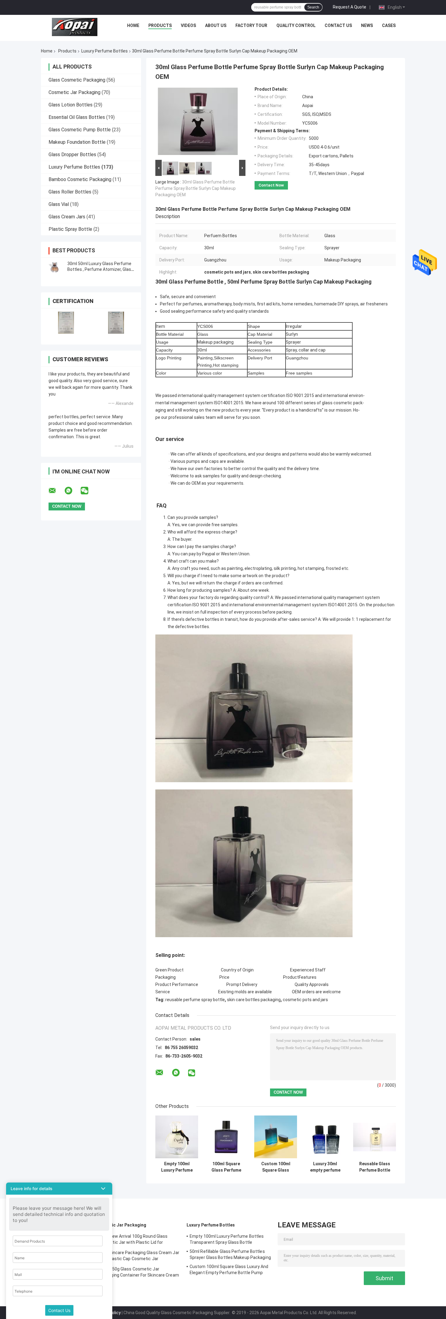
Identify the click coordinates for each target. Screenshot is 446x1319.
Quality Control (296, 25)
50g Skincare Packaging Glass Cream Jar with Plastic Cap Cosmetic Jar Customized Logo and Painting (139, 1256)
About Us (215, 25)
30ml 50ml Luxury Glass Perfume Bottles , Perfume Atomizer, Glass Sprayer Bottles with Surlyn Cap (100, 269)
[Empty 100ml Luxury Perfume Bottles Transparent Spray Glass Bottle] (176, 1136)
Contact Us (338, 25)
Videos (188, 25)
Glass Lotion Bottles (71, 105)
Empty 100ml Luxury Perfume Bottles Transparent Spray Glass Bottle (177, 1167)
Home (133, 25)
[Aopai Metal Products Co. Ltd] (74, 27)
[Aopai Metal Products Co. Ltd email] (56, 490)
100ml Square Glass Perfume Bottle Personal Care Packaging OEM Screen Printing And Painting (226, 1167)
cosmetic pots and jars (305, 999)
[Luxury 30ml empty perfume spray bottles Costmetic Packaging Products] (325, 1136)
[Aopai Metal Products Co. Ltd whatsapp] (72, 490)
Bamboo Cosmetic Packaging (80, 179)
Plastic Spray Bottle (70, 229)
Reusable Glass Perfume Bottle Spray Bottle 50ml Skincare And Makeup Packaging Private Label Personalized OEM (375, 1167)
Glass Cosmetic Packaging (77, 80)
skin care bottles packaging (254, 999)
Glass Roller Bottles (70, 192)
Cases (389, 25)
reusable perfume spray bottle (195, 999)
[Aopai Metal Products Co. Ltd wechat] (88, 490)
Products (160, 25)
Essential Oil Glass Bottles (77, 117)
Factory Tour (251, 25)
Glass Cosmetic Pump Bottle (80, 130)
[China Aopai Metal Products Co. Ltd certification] (66, 322)
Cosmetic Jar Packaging (74, 92)
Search (313, 7)
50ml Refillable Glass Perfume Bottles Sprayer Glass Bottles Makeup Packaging (230, 1254)
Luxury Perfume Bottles (104, 51)
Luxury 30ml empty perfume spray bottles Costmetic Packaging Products (325, 1167)
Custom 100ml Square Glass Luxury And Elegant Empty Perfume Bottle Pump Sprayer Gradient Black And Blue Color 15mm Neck (275, 1167)
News (367, 25)
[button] (59, 1189)
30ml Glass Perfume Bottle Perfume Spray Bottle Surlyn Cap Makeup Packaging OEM (195, 188)
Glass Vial (59, 204)
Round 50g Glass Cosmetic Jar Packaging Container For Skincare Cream (139, 1272)
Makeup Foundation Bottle (77, 142)
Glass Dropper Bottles (72, 154)
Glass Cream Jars (67, 217)
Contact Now (271, 185)
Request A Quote (349, 7)
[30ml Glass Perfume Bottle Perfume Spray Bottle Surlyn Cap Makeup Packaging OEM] (197, 122)
